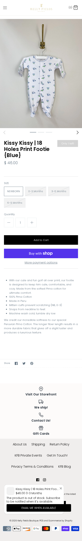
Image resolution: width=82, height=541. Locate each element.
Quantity (9, 214)
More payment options (41, 262)
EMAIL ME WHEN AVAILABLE (38, 508)
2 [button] (41, 132)
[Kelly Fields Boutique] (41, 7)
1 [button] (33, 132)
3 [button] (49, 132)
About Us (20, 444)
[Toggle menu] (5, 7)
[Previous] (4, 132)
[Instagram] (44, 479)
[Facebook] (37, 479)
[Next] (77, 132)
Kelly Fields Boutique (28, 520)
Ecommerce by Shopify (60, 520)
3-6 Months (58, 191)
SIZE (6, 183)
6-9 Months (14, 203)
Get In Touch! (57, 455)
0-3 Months (35, 191)
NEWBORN (13, 191)
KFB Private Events (28, 455)
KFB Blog (64, 466)
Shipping (38, 444)
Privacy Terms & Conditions (32, 466)
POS (41, 520)
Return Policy (59, 444)
